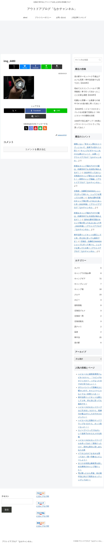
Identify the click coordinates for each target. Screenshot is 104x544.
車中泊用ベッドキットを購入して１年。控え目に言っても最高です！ (87, 238)
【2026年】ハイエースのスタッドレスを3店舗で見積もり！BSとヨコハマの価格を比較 (87, 112)
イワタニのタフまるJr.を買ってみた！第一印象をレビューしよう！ (90, 456)
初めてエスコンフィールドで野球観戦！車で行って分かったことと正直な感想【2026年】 (87, 91)
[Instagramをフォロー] (31, 128)
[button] (57, 66)
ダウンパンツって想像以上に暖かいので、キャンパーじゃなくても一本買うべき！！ (90, 390)
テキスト (5, 496)
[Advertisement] (52, 37)
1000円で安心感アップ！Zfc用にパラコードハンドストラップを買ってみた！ (87, 124)
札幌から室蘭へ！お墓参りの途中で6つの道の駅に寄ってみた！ (87, 102)
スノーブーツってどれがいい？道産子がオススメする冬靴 (90, 433)
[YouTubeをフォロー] (36, 128)
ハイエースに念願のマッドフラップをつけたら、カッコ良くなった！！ (90, 423)
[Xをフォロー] (26, 128)
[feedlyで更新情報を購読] (40, 128)
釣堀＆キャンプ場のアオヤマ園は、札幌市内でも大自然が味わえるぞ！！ (87, 169)
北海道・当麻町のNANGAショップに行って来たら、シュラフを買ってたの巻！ (87, 194)
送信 (7, 510)
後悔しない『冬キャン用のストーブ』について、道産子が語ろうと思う (87, 147)
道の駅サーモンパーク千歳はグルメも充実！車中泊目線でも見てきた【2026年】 (87, 79)
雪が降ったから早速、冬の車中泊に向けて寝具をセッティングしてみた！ (90, 476)
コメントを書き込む (35, 149)
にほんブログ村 (42, 496)
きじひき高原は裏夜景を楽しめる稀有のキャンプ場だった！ (90, 466)
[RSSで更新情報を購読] (45, 128)
